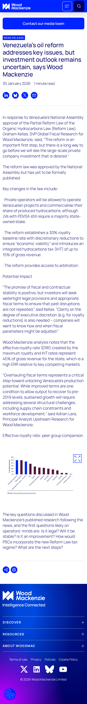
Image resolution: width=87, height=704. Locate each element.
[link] (43, 599)
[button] (67, 6)
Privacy (36, 659)
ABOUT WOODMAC (19, 646)
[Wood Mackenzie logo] (17, 6)
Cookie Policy (68, 659)
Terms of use (18, 659)
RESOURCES (13, 634)
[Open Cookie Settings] (10, 694)
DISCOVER (12, 622)
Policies (50, 659)
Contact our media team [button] (43, 23)
